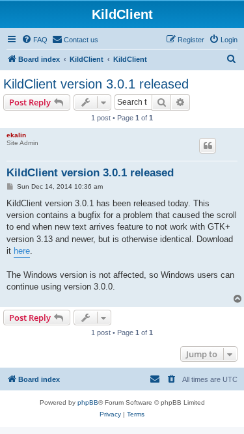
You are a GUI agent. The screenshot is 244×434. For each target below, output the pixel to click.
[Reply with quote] (207, 146)
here (22, 251)
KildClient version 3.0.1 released (96, 84)
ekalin (16, 135)
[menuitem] (34, 39)
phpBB (87, 402)
